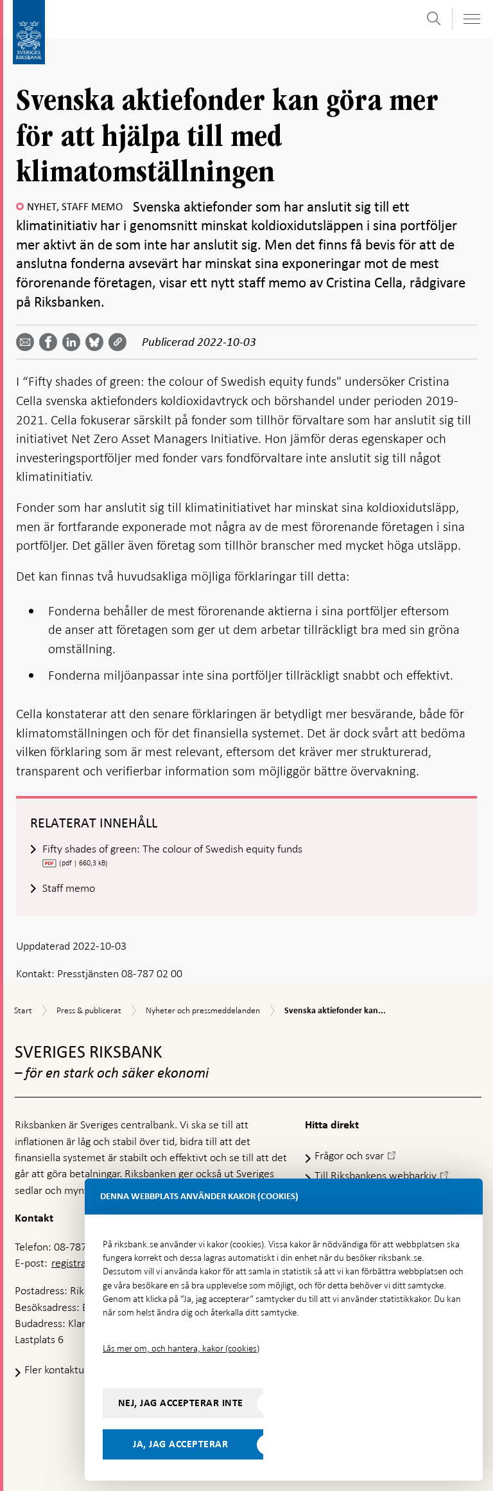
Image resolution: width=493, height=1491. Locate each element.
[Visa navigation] (471, 19)
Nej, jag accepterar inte (180, 1403)
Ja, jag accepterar (180, 1444)
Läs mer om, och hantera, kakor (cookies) (181, 1348)
